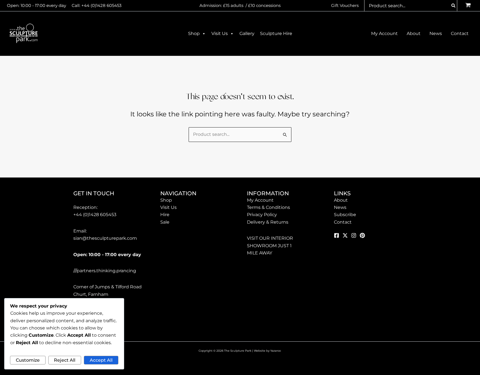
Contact (343, 222)
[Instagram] (353, 235)
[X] (345, 235)
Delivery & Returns (267, 222)
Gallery (246, 33)
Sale (164, 222)
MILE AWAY (259, 253)
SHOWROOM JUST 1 (269, 245)
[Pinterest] (362, 235)
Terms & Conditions (268, 207)
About (341, 200)
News (340, 207)
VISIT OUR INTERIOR (270, 238)
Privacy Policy (262, 214)
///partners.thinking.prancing (104, 270)
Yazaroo (276, 350)
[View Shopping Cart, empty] (468, 6)
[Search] (453, 5)
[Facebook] (336, 235)
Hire (164, 214)
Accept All (101, 360)
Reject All (64, 360)
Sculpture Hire (276, 33)
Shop (194, 33)
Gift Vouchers (345, 5)
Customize (28, 360)
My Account (260, 200)
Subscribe (345, 214)
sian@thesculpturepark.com (105, 238)
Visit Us (219, 33)
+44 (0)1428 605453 (101, 5)
